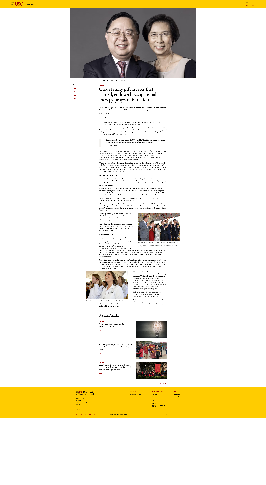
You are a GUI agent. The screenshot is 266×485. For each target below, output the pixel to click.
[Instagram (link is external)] (86, 414)
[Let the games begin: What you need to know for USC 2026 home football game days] (151, 350)
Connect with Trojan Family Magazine (158, 399)
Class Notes (154, 394)
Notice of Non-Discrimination (176, 414)
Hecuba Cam (78, 409)
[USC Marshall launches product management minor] (151, 329)
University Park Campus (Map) (82, 398)
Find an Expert (177, 394)
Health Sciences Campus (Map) (82, 402)
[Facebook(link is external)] (74, 88)
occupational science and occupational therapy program (123, 124)
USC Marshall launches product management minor (112, 325)
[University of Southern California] (17, 4)
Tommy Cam (78, 407)
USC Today (30, 4)
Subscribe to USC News (135, 394)
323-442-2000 (78, 404)
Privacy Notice (166, 414)
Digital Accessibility (187, 414)
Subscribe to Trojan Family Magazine (158, 403)
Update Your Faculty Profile (180, 398)
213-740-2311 (78, 400)
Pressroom (176, 401)
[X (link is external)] (74, 92)
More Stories (163, 384)
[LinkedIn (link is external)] (74, 95)
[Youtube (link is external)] (90, 414)
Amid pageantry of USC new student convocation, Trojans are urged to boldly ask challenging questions (115, 367)
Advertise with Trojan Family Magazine (158, 406)
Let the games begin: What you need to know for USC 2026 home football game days (115, 347)
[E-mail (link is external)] (74, 99)
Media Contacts (177, 396)
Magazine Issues (155, 396)
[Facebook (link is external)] (77, 414)
